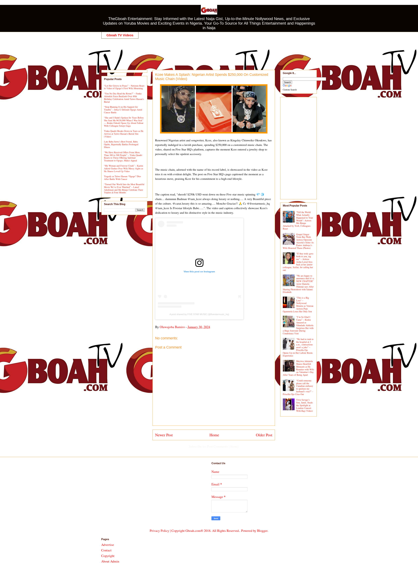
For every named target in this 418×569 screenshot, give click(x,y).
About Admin (110, 561)
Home (214, 434)
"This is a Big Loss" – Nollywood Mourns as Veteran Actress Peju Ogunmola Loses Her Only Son (298, 304)
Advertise (107, 544)
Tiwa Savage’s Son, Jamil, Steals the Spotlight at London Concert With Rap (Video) (304, 405)
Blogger (262, 530)
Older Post (264, 434)
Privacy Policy (159, 530)
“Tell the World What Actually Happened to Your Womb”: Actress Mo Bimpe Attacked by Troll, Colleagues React (298, 220)
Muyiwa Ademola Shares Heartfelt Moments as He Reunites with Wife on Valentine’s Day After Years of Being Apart (298, 368)
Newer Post (164, 434)
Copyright (107, 556)
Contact (106, 550)
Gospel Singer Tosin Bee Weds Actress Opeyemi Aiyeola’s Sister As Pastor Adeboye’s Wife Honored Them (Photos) (298, 241)
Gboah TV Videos (119, 35)
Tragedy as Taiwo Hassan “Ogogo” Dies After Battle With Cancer (122, 178)
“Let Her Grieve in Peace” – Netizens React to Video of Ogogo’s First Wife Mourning (124, 87)
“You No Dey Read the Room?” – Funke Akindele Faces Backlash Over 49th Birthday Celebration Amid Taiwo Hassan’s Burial (124, 97)
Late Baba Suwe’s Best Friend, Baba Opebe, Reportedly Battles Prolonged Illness (121, 144)
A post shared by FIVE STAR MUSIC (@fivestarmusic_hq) (199, 314)
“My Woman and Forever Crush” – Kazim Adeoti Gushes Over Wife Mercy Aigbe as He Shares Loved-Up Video (123, 168)
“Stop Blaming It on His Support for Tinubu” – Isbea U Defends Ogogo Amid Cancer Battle (123, 109)
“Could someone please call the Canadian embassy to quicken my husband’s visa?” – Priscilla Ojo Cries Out (298, 387)
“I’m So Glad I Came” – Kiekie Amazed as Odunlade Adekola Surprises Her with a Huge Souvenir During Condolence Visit (298, 325)
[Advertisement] (209, 51)
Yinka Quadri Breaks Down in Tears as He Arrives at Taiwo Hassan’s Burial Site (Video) (123, 133)
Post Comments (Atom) (223, 446)
